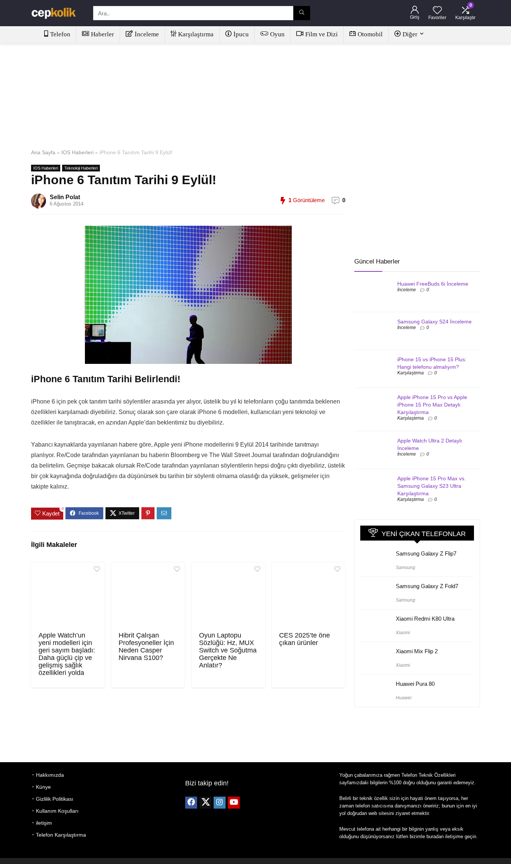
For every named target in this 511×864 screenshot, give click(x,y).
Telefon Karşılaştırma (61, 835)
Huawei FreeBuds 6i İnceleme (432, 284)
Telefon (60, 34)
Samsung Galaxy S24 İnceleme (434, 322)
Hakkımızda (50, 775)
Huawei (403, 697)
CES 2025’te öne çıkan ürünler (304, 639)
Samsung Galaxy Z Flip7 (426, 553)
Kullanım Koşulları (57, 811)
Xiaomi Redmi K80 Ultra (425, 618)
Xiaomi (403, 632)
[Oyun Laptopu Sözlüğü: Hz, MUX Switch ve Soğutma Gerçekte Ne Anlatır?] (228, 596)
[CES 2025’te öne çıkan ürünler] (308, 596)
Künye (43, 787)
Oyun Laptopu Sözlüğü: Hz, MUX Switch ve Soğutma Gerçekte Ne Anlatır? (228, 650)
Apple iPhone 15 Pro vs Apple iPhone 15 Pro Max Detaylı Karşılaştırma (432, 404)
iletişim (44, 823)
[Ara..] (301, 13)
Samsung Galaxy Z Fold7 (427, 586)
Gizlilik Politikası (54, 799)
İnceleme (147, 34)
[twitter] (205, 803)
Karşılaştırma (196, 34)
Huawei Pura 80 (415, 684)
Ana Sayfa (43, 152)
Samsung (405, 567)
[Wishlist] (437, 11)
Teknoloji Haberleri (81, 168)
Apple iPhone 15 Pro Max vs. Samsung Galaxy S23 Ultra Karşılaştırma (431, 485)
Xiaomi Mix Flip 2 (417, 651)
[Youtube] (234, 803)
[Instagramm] (220, 803)
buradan (435, 836)
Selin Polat (65, 197)
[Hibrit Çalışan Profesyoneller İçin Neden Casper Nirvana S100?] (148, 596)
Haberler (102, 34)
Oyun (277, 34)
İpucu (241, 34)
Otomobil (370, 34)
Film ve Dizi (321, 34)
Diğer (410, 34)
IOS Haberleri (77, 152)
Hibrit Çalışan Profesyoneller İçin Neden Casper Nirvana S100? (146, 646)
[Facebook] (191, 803)
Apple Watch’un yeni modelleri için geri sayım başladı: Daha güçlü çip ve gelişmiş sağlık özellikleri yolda (67, 654)
